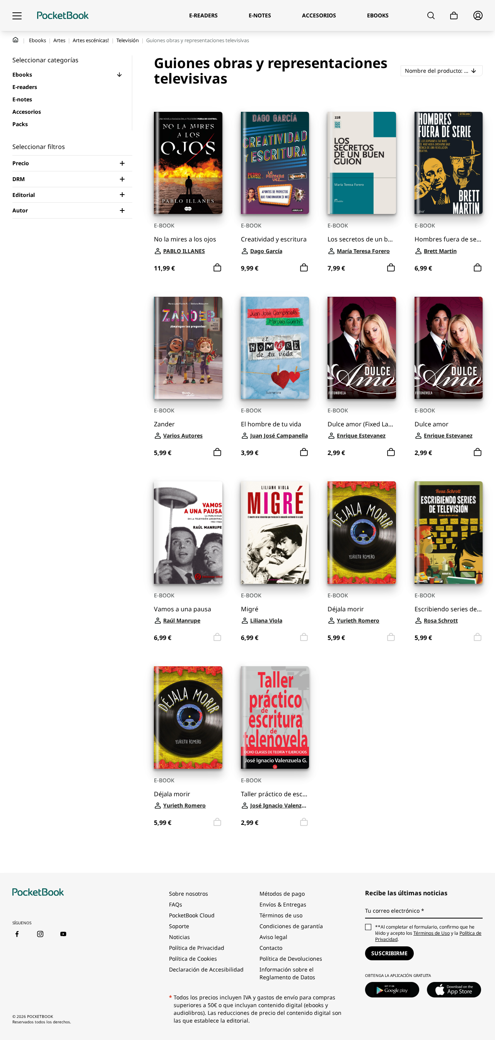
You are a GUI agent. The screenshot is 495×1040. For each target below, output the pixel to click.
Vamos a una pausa (182, 609)
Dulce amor (432, 424)
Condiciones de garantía (291, 926)
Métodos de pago (282, 893)
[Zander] (188, 348)
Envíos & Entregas (282, 904)
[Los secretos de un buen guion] (362, 163)
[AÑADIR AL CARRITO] (217, 268)
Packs (20, 124)
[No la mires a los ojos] (188, 163)
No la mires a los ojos (185, 239)
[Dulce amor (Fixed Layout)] (362, 348)
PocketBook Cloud (192, 915)
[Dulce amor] (449, 348)
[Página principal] (63, 15)
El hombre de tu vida (271, 424)
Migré (249, 609)
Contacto (270, 947)
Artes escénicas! (91, 40)
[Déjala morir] (362, 532)
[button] (119, 74)
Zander (164, 424)
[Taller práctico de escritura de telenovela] (275, 717)
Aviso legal (273, 937)
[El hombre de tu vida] (275, 348)
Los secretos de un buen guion (362, 239)
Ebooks (37, 40)
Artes (59, 40)
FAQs (175, 904)
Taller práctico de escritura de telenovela (275, 794)
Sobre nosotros (188, 893)
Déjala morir (346, 609)
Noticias (179, 937)
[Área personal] (478, 15)
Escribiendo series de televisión (449, 609)
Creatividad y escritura (274, 239)
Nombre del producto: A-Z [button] (444, 70)
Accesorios (26, 111)
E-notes (22, 99)
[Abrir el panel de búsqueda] (431, 15)
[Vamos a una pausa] (188, 532)
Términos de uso (280, 915)
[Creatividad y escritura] (275, 163)
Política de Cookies (193, 958)
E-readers (24, 87)
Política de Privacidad (196, 947)
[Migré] (275, 532)
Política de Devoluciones (290, 958)
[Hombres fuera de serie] (449, 163)
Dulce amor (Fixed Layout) (362, 424)
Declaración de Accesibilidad (206, 969)
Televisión (127, 40)
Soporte (179, 926)
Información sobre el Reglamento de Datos (287, 973)
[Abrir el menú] (17, 15)
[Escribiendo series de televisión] (449, 532)
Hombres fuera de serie (449, 239)
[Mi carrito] (454, 16)
